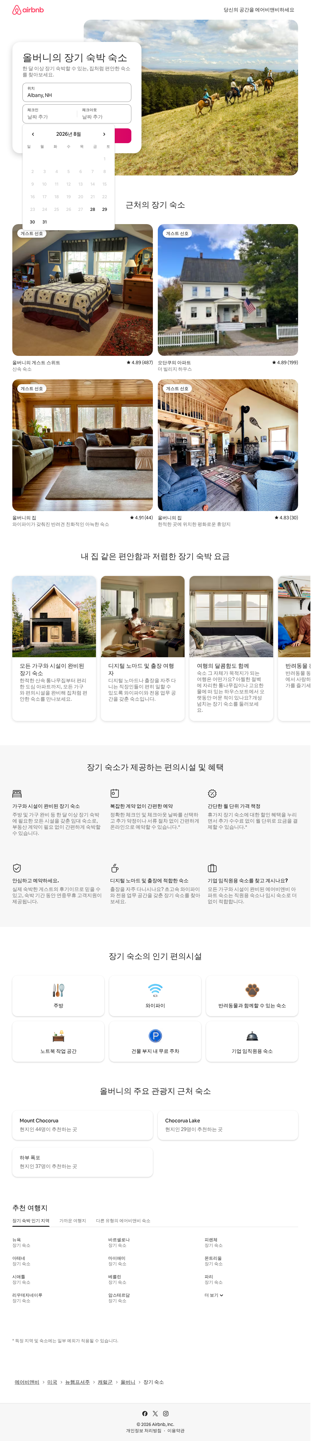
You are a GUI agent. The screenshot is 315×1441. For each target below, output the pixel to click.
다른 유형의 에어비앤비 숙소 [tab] (123, 1220)
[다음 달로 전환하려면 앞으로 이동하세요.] (104, 134)
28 (92, 209)
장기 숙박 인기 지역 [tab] (31, 1220)
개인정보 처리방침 (143, 1430)
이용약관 (176, 1430)
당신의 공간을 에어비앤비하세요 (259, 9)
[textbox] (49, 116)
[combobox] (76, 95)
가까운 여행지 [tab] (72, 1220)
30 (32, 222)
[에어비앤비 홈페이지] (28, 9)
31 (44, 222)
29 (104, 209)
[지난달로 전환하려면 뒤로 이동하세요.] (33, 134)
